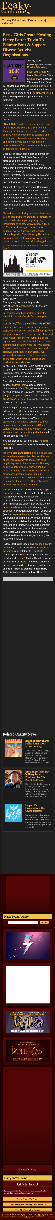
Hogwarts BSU (13, 411)
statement (8, 511)
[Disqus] (28, 620)
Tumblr (18, 547)
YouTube (31, 547)
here (26, 436)
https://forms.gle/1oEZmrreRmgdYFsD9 (30, 323)
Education (41, 67)
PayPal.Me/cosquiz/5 (22, 305)
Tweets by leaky (27, 1169)
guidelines (39, 432)
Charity (31, 67)
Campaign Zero (40, 86)
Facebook (38, 544)
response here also (22, 514)
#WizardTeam (19, 385)
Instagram (8, 547)
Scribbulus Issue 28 (27, 1184)
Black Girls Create (36, 72)
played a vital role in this (21, 507)
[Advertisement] (28, 851)
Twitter (48, 544)
